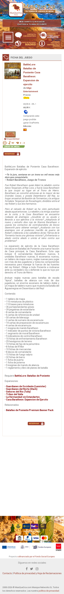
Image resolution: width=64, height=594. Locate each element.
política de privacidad (49, 591)
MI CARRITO (26, 22)
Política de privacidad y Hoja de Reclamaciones (37, 573)
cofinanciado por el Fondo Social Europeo (36, 556)
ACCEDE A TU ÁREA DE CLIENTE (32, 24)
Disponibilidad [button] (12, 139)
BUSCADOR (39, 22)
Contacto (7, 573)
